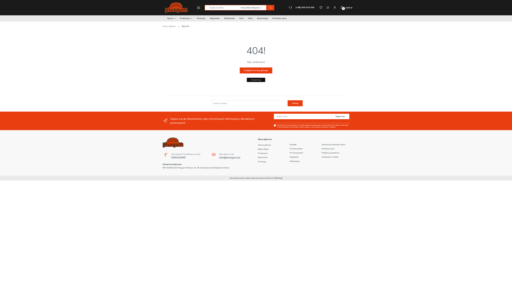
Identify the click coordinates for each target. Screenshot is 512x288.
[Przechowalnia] (320, 7)
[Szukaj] (270, 7)
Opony (170, 18)
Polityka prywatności (330, 153)
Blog (250, 18)
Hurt (241, 18)
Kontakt (293, 144)
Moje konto (263, 157)
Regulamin (215, 18)
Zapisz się (340, 116)
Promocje (201, 18)
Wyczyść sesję (256, 80)
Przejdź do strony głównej (256, 70)
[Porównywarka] (327, 7)
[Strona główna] (175, 7)
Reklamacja (295, 161)
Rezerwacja (262, 18)
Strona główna (264, 145)
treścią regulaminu (306, 125)
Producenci (185, 18)
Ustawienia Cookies (330, 157)
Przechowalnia (296, 148)
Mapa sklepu (263, 149)
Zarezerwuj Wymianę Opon (333, 144)
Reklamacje (229, 18)
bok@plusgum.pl (229, 157)
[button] (254, 7)
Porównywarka (296, 153)
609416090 (178, 157)
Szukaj (295, 103)
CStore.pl (278, 178)
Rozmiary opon (279, 18)
